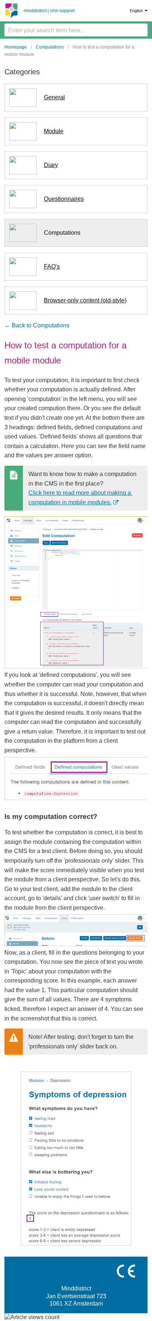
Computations (50, 47)
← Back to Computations (36, 325)
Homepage (15, 47)
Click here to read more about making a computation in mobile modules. (80, 498)
